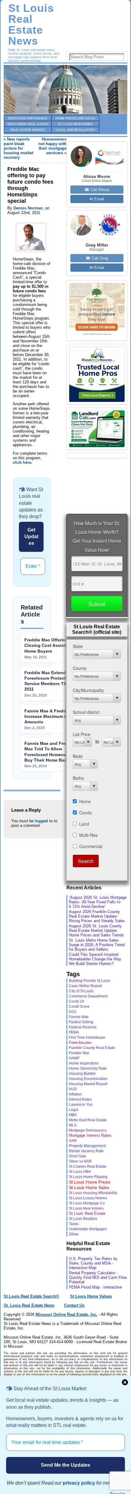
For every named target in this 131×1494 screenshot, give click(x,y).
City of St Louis (81, 991)
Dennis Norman (28, 208)
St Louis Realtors (83, 1219)
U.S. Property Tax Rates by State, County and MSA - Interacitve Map (93, 1263)
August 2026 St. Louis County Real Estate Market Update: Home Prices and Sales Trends (96, 930)
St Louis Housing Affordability (93, 1193)
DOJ (72, 1012)
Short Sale (77, 1156)
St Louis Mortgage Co (87, 1203)
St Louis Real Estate (87, 1213)
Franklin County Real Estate (92, 1048)
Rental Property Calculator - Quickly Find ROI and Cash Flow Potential (98, 1277)
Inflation (75, 1094)
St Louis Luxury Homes (88, 1198)
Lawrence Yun (81, 1104)
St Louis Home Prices (89, 1182)
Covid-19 (76, 1001)
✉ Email (97, 199)
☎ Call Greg (97, 258)
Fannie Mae (79, 1017)
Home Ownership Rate (88, 1068)
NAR (73, 1141)
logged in (44, 821)
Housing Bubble (82, 1073)
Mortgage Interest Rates (90, 1135)
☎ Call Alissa (96, 189)
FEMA (74, 1032)
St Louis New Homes (86, 1208)
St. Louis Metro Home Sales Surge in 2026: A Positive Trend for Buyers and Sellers (97, 945)
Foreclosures (80, 1042)
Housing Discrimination (88, 1079)
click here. (22, 462)
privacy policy (79, 1483)
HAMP (74, 1058)
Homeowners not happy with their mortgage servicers (52, 146)
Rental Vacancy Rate (86, 1151)
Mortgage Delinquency (88, 1130)
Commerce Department (88, 996)
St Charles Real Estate (87, 1166)
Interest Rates (80, 1099)
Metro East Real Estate (88, 1120)
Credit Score (79, 1006)
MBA (73, 1115)
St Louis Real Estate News (31, 24)
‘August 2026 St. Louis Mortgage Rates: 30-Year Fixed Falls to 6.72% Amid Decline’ (98, 902)
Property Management (87, 1146)
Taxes (74, 1224)
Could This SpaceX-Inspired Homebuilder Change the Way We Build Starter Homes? (95, 959)
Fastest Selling (81, 1022)
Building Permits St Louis (89, 981)
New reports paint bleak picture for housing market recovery (18, 148)
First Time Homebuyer (87, 1037)
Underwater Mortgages (88, 1229)
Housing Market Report (88, 1084)
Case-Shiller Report (85, 986)
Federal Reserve (83, 1027)
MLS (72, 1125)
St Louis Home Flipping (88, 1177)
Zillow (74, 1234)
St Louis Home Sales (89, 1187)
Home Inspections (84, 1063)
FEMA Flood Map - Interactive (95, 1287)
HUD (73, 1089)
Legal (73, 1110)
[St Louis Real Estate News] (65, 89)
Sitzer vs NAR (80, 1161)
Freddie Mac (79, 1053)
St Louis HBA (80, 1171)
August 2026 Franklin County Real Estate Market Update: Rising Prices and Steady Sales (97, 916)
